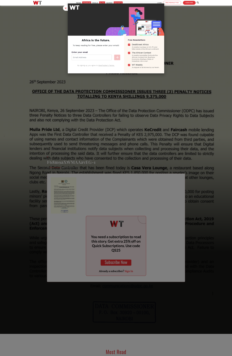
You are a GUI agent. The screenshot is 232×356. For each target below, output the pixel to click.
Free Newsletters (136, 40)
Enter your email (80, 52)
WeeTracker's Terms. (106, 65)
